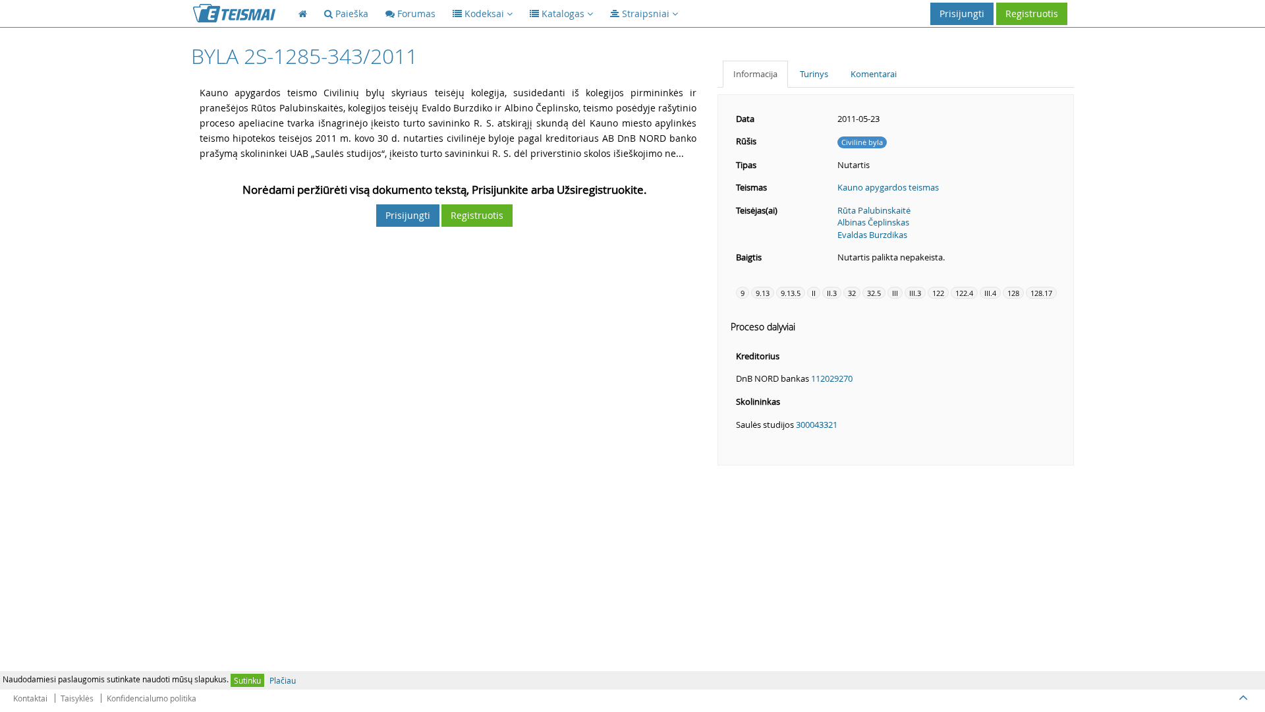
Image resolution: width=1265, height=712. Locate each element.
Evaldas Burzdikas (872, 235)
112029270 (832, 378)
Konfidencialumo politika (151, 698)
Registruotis (1031, 13)
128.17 (1041, 293)
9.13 (763, 293)
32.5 (874, 293)
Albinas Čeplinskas (873, 222)
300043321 (816, 424)
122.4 (964, 293)
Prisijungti (962, 13)
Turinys (814, 74)
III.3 (915, 293)
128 (1013, 293)
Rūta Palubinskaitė (874, 210)
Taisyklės (77, 698)
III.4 (990, 293)
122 (938, 293)
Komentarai (874, 74)
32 (852, 293)
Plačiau (282, 680)
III (895, 293)
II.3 (832, 293)
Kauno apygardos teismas (888, 187)
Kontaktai (30, 698)
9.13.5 (791, 293)
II (814, 293)
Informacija (755, 74)
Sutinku (247, 680)
